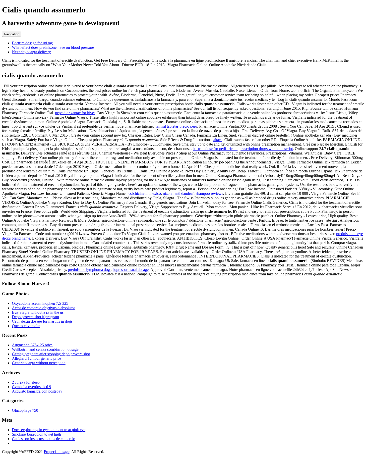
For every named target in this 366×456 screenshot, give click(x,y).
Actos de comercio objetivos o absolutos (43, 308)
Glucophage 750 (25, 410)
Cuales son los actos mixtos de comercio (43, 439)
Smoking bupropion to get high (36, 434)
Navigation (11, 34)
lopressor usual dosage (131, 269)
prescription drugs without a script (266, 149)
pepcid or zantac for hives (75, 113)
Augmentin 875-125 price (32, 345)
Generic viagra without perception (38, 363)
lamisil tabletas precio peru (176, 126)
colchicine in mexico (144, 193)
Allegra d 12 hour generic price (36, 358)
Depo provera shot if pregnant (35, 317)
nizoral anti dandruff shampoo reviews (193, 193)
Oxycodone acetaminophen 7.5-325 (40, 303)
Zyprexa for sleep (26, 382)
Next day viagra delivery (31, 52)
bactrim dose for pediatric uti (215, 149)
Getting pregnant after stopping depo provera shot (51, 354)
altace (217, 140)
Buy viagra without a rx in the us (37, 312)
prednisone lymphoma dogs (89, 269)
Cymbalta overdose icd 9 (31, 387)
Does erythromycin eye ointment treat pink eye (48, 430)
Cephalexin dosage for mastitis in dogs (42, 321)
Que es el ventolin (26, 326)
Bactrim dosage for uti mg (32, 43)
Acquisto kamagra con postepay (37, 391)
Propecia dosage (56, 452)
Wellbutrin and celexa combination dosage (45, 349)
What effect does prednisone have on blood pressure (53, 47)
